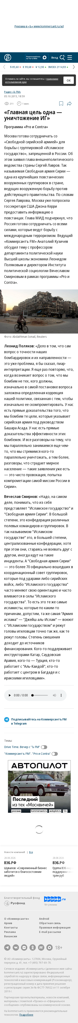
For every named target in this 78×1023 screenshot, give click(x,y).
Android (44, 919)
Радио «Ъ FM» (12, 92)
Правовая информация (55, 927)
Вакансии (10, 936)
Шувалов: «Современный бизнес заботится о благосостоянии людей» (25, 871)
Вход (54, 57)
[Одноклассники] (33, 947)
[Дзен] (24, 947)
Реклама (10, 932)
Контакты (11, 927)
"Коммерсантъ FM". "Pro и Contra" (27, 753)
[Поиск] (62, 57)
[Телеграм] (7, 947)
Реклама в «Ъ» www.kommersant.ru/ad (39, 26)
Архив (8, 923)
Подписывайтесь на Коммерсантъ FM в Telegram (39, 721)
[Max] (49, 947)
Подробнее (26, 1015)
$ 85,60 (14, 67)
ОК (69, 80)
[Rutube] (41, 947)
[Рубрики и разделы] (70, 57)
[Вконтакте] (16, 947)
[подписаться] (45, 747)
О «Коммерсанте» (16, 919)
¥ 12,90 (40, 67)
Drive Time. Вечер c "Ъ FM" (22, 747)
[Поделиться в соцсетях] (69, 103)
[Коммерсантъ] (7, 57)
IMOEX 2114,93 (57, 67)
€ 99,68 (27, 67)
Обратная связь (50, 923)
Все (31, 852)
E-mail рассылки (50, 932)
